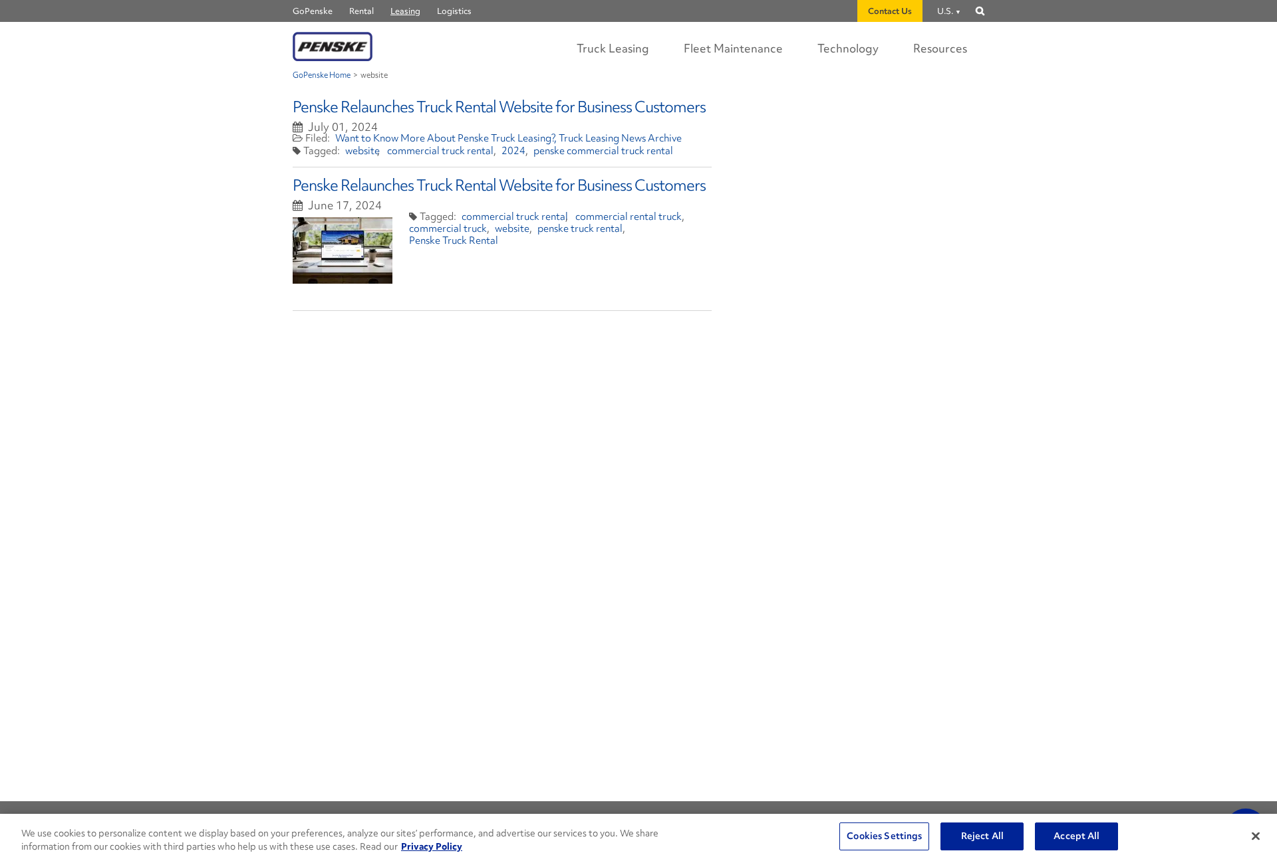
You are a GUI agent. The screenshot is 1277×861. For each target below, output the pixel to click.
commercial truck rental (440, 151)
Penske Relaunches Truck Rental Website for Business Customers (499, 106)
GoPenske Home (322, 75)
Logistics (454, 11)
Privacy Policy (431, 846)
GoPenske (313, 11)
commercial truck (448, 229)
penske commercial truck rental (603, 151)
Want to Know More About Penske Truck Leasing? (445, 138)
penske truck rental (580, 229)
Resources (940, 48)
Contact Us (890, 11)
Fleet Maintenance (733, 48)
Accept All (1076, 836)
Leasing (405, 11)
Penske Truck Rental (453, 240)
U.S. (945, 11)
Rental (361, 11)
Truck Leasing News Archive (620, 138)
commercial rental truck (628, 217)
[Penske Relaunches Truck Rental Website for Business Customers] (342, 250)
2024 (513, 151)
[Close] (1255, 835)
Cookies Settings (884, 836)
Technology (848, 48)
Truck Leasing (613, 48)
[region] (638, 837)
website (362, 151)
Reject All (982, 836)
